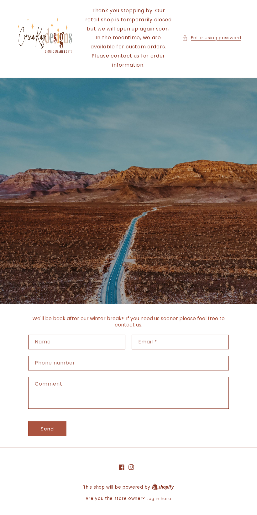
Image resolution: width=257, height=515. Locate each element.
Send (47, 428)
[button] (211, 38)
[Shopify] (163, 487)
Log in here (159, 498)
